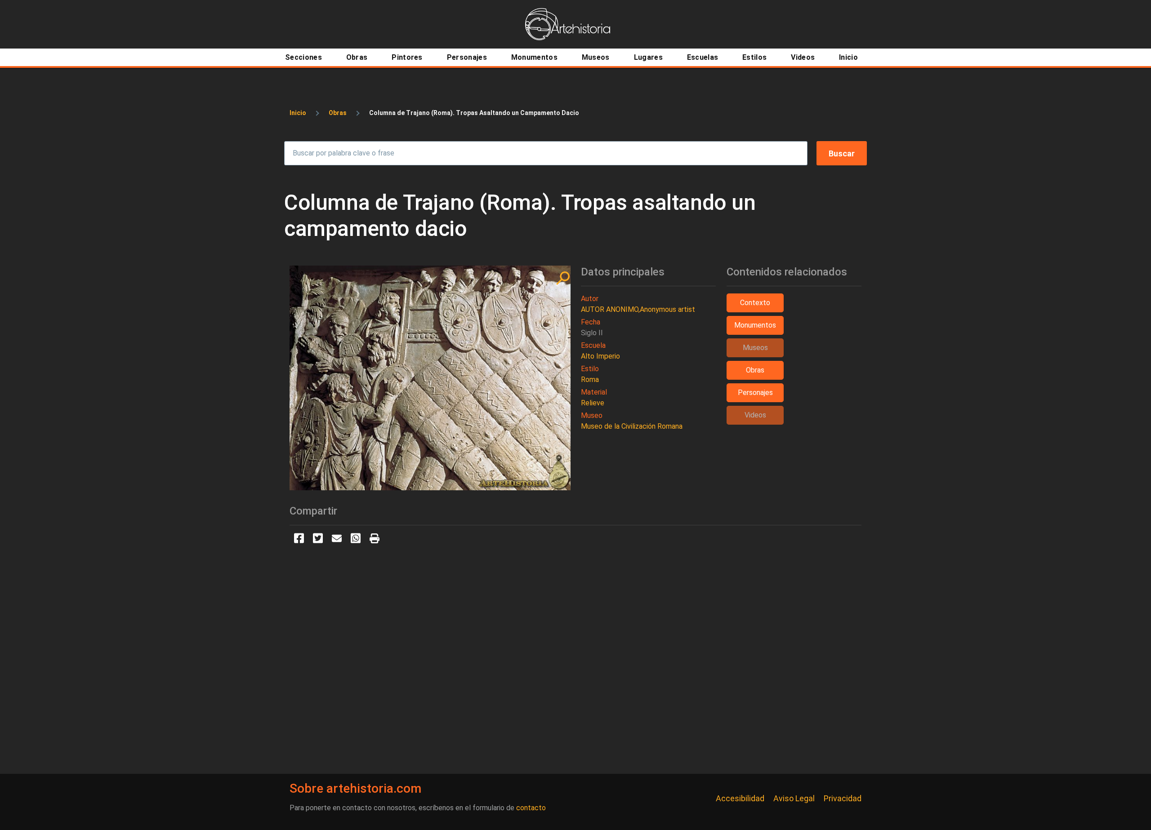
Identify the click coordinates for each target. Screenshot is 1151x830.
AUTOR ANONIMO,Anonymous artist (638, 309)
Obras (338, 112)
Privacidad (842, 798)
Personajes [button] (755, 392)
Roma (590, 379)
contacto (531, 807)
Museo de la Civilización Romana (632, 426)
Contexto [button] (755, 302)
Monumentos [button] (755, 325)
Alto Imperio (600, 356)
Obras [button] (755, 370)
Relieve (592, 403)
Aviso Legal (794, 798)
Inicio (298, 112)
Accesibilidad (740, 798)
